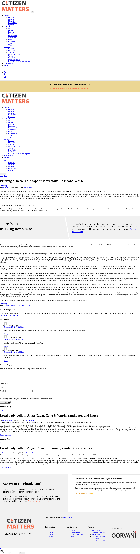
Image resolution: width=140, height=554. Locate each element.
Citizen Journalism (14, 54)
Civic (10, 28)
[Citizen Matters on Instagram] (8, 540)
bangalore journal (12, 305)
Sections (7, 47)
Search (22, 553)
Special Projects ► (14, 60)
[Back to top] (0, 549)
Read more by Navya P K (8, 315)
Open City (74, 536)
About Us (52, 531)
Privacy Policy (96, 531)
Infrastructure (12, 41)
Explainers (11, 50)
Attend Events (75, 533)
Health (10, 39)
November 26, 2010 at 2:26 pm (14, 339)
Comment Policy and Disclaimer (98, 537)
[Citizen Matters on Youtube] (26, 540)
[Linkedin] (5, 76)
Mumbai (11, 21)
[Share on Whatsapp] (5, 186)
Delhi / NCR (12, 23)
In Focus (11, 49)
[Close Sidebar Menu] (32, 12)
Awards (51, 534)
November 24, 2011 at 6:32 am (14, 352)
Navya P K (5, 188)
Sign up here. (67, 517)
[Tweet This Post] (3, 186)
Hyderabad (11, 25)
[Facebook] (4, 74)
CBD (19, 305)
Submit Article (8, 63)
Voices (10, 56)
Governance (12, 37)
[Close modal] (1, 551)
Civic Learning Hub (77, 534)
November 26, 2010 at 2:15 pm (14, 327)
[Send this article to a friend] (1, 186)
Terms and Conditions (99, 533)
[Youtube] (5, 78)
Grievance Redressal (98, 540)
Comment (4, 384)
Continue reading (5, 435)
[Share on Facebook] (6, 186)
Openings (52, 536)
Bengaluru (11, 17)
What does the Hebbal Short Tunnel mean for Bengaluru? (70, 88)
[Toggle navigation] (4, 174)
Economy (11, 32)
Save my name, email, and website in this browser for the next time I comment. (27, 399)
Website (2, 395)
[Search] (1, 174)
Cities (6, 15)
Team (51, 533)
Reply (6, 334)
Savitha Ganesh (7, 420)
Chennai (11, 19)
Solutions (11, 52)
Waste (10, 43)
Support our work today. (39, 501)
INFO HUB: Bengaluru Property (19, 61)
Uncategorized (27, 188)
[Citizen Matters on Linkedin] (20, 540)
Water (10, 45)
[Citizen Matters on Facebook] (14, 540)
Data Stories (12, 58)
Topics (6, 26)
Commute (11, 30)
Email (2, 391)
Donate (6, 65)
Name (2, 387)
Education (11, 34)
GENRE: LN (25, 305)
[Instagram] (5, 72)
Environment (12, 36)
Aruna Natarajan (7, 453)
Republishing (96, 534)
